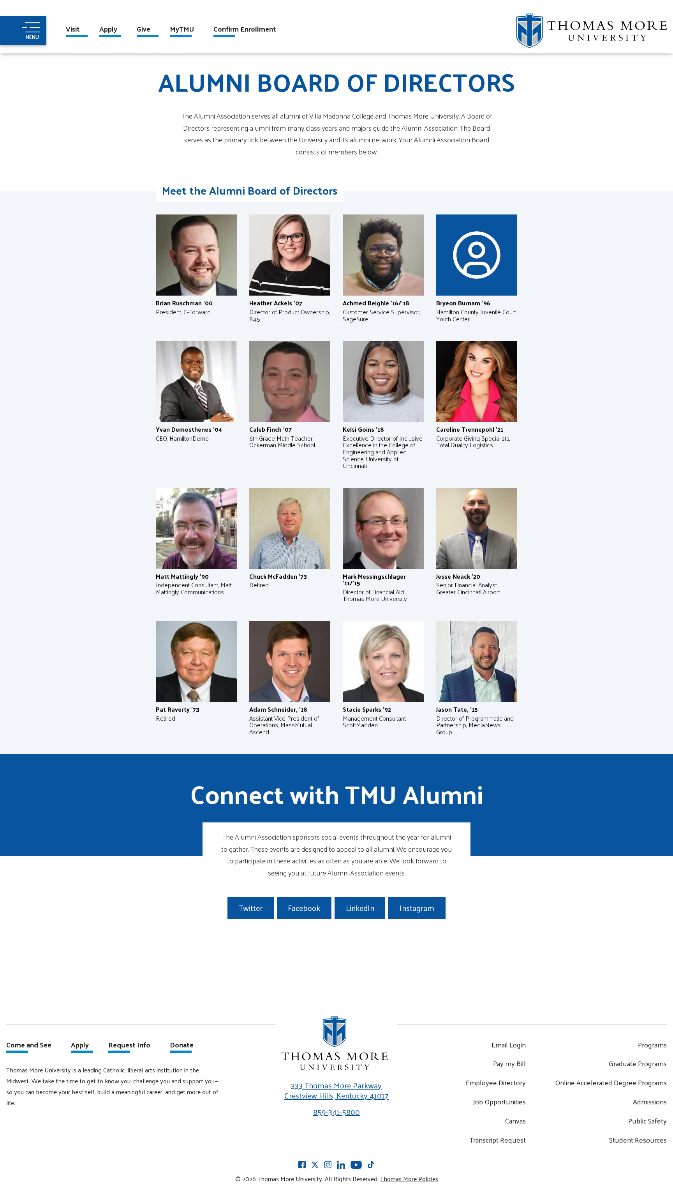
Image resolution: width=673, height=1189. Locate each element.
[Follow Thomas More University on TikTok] (371, 1164)
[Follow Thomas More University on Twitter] (315, 1164)
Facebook (304, 908)
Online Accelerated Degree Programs (611, 1082)
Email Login (509, 1044)
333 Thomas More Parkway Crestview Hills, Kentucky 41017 (336, 1090)
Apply (108, 29)
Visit (73, 29)
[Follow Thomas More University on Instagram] (327, 1164)
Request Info (129, 1045)
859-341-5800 (336, 1112)
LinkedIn (360, 908)
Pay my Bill (509, 1063)
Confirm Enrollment (244, 29)
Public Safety (647, 1120)
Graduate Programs (637, 1063)
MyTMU (182, 29)
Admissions (650, 1101)
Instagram (417, 908)
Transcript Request (497, 1139)
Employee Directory (496, 1082)
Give (143, 29)
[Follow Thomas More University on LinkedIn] (341, 1164)
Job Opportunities (499, 1101)
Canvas (515, 1120)
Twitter (251, 908)
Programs (652, 1044)
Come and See (28, 1045)
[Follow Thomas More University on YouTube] (356, 1164)
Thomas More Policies (409, 1178)
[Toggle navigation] (23, 30)
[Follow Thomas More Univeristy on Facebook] (302, 1164)
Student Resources (638, 1139)
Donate (182, 1045)
